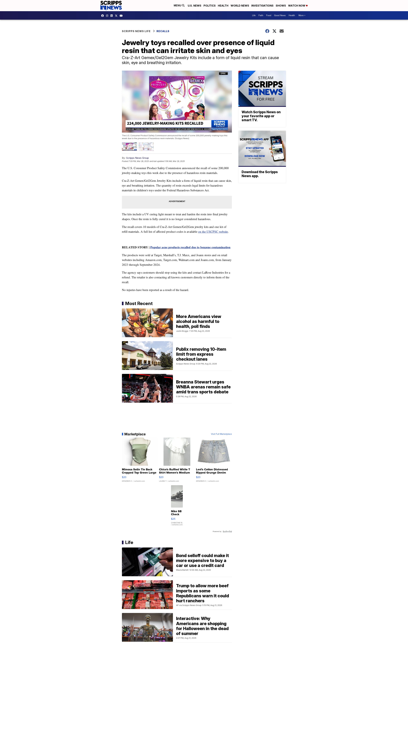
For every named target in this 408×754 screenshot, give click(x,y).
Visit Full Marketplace (221, 434)
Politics (210, 5)
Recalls (163, 31)
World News (240, 5)
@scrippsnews (122, 15)
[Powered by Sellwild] (227, 531)
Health (223, 5)
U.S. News (194, 5)
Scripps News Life (136, 31)
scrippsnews (103, 15)
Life (254, 15)
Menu (178, 5)
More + (302, 15)
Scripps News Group (137, 157)
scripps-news (112, 15)
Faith (261, 15)
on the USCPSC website (213, 231)
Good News (280, 15)
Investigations (262, 5)
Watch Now (297, 5)
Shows (281, 5)
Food (268, 15)
